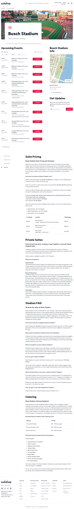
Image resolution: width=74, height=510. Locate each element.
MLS (20, 493)
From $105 (37, 74)
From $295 (37, 131)
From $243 (37, 139)
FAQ (42, 496)
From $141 (37, 66)
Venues (3, 8)
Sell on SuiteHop (63, 3)
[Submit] (26, 3)
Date (6, 54)
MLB (20, 488)
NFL (20, 483)
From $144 (37, 82)
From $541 (37, 121)
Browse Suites (58, 2)
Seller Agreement (67, 485)
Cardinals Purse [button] (16, 97)
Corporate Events (46, 485)
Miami (31, 488)
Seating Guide (44, 488)
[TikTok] (8, 488)
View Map (68, 80)
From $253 (37, 102)
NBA (20, 485)
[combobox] (37, 3)
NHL (20, 491)
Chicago (32, 496)
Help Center (44, 493)
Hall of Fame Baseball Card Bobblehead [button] (21, 126)
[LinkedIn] (11, 488)
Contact (54, 491)
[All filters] (2, 54)
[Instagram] (5, 488)
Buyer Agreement (67, 483)
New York (32, 483)
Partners (54, 488)
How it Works (44, 491)
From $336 (37, 112)
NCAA (21, 499)
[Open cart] (68, 3)
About (54, 483)
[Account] (72, 3)
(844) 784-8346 (5, 485)
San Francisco (34, 493)
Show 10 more (6, 147)
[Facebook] (2, 488)
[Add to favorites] (69, 13)
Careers (54, 485)
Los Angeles (33, 485)
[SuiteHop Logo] (5, 3)
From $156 (37, 59)
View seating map (57, 92)
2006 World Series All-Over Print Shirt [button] (21, 116)
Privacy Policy (66, 488)
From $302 (37, 91)
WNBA (21, 496)
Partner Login (44, 499)
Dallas (31, 491)
